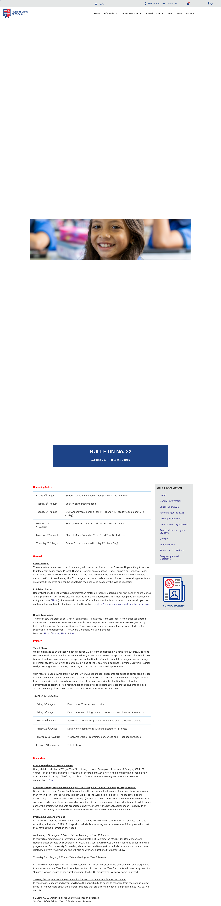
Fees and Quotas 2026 (172, 512)
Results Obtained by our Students (173, 531)
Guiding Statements (170, 518)
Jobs (170, 13)
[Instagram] (211, 3)
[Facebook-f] (208, 3)
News (179, 13)
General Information (170, 501)
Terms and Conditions (172, 550)
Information (109, 13)
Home (97, 13)
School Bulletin (122, 459)
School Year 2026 (130, 13)
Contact (190, 13)
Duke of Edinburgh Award (173, 524)
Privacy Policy (167, 544)
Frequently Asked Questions (169, 557)
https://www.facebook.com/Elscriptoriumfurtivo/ (123, 604)
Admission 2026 (153, 13)
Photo (55, 600)
